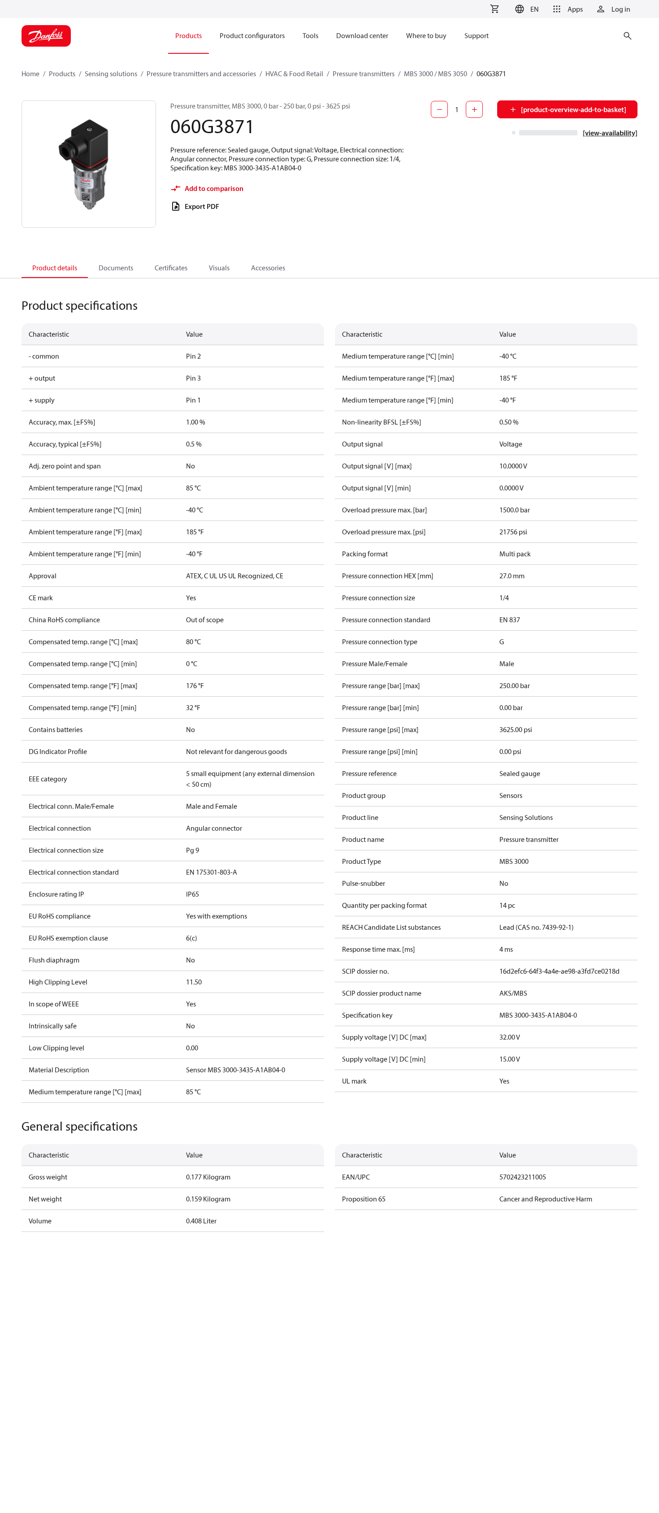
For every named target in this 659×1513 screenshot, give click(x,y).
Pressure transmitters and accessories (201, 73)
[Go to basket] (494, 9)
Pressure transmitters (364, 73)
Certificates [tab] (171, 267)
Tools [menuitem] (310, 35)
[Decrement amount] (439, 109)
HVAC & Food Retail (294, 73)
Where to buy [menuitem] (426, 35)
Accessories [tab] (268, 267)
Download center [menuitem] (362, 35)
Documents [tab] (116, 267)
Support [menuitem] (476, 35)
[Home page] (46, 36)
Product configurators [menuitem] (252, 35)
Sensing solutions (111, 73)
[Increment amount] (474, 109)
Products (62, 73)
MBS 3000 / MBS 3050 (435, 73)
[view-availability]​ (610, 132)
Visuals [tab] (219, 267)
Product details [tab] (54, 267)
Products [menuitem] (188, 35)
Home (30, 73)
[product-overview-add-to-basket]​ (573, 109)
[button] (525, 9)
